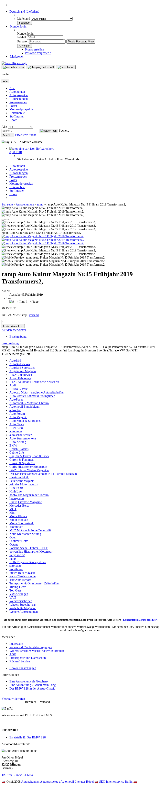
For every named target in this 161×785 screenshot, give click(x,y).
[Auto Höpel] (14, 63)
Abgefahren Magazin (22, 371)
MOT (12, 509)
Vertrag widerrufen (13, 698)
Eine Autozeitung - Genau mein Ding (32, 685)
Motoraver (15, 526)
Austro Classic (18, 389)
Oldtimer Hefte (18, 541)
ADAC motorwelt (20, 374)
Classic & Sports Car (22, 463)
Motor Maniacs (18, 519)
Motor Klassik (18, 516)
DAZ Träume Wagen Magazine (29, 470)
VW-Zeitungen (18, 594)
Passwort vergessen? (38, 53)
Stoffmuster (16, 116)
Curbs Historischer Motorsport (28, 466)
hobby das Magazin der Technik (29, 495)
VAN (12, 597)
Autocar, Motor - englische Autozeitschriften (36, 392)
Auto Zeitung (17, 442)
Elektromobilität (19, 477)
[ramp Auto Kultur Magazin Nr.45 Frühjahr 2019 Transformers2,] (43, 236)
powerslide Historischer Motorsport (31, 551)
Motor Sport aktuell (21, 523)
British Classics (18, 449)
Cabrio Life (16, 452)
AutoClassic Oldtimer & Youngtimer (32, 396)
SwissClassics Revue (22, 576)
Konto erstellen (34, 49)
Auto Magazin (18, 417)
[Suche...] (48, 131)
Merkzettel (16, 56)
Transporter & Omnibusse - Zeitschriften (34, 583)
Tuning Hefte (17, 587)
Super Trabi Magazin (22, 572)
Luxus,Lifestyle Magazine (25, 502)
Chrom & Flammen (21, 459)
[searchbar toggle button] (66, 67)
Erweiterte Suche (25, 135)
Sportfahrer (16, 569)
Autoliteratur (17, 91)
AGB (12, 654)
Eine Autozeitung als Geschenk (28, 681)
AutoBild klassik (19, 364)
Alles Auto (16, 427)
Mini (12, 512)
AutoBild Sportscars (22, 367)
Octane (13, 544)
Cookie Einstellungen (22, 668)
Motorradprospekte (21, 109)
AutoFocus (16, 399)
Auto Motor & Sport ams (24, 420)
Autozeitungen (18, 98)
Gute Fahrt (16, 488)
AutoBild (15, 360)
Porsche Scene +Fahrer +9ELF (28, 548)
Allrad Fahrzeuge (20, 378)
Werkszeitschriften (20, 601)
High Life (15, 491)
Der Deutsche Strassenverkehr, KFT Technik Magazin (43, 473)
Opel (12, 537)
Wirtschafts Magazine (22, 608)
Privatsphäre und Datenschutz (27, 657)
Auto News (16, 424)
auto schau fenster (20, 435)
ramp (12, 558)
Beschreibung (18, 336)
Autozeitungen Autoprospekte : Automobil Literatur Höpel (57, 781)
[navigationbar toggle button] (13, 67)
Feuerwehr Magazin (21, 480)
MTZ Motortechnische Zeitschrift (30, 530)
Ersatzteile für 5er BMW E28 (27, 737)
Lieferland (24, 18)
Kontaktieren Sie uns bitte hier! (140, 619)
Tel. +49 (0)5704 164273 (17, 774)
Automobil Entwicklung (24, 406)
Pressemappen (18, 102)
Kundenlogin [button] (18, 26)
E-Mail (21, 37)
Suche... (64, 130)
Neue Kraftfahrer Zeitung (25, 534)
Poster (13, 105)
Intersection (16, 498)
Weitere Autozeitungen (23, 611)
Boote (13, 120)
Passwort (22, 41)
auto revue (15, 431)
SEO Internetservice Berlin (116, 781)
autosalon (15, 410)
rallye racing (17, 555)
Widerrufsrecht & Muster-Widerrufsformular (36, 650)
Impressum (16, 643)
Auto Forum (17, 413)
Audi (12, 385)
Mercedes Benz (19, 505)
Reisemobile (17, 113)
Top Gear (15, 590)
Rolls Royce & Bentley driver (27, 562)
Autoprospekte (18, 95)
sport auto (15, 565)
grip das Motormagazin (23, 484)
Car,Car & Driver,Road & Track (29, 456)
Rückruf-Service (19, 661)
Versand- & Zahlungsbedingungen (30, 647)
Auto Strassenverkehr (22, 438)
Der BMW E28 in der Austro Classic (32, 688)
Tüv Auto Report (20, 579)
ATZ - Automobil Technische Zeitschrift (34, 381)
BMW (13, 445)
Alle (12, 88)
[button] (24, 11)
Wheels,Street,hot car (22, 604)
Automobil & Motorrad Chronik (29, 403)
